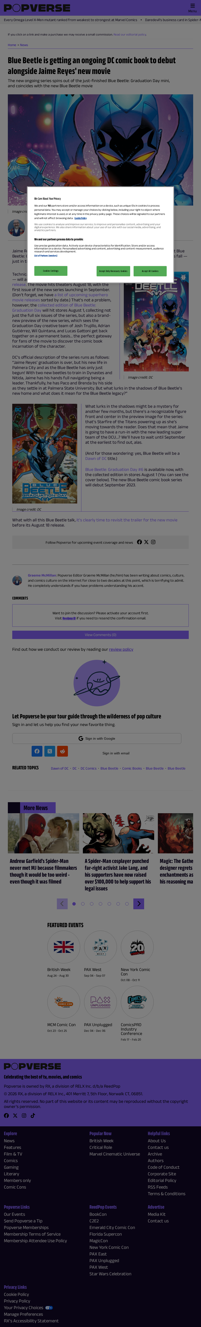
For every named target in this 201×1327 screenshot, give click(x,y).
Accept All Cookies (150, 270)
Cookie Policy (81, 218)
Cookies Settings (50, 270)
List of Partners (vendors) (45, 255)
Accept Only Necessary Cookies (113, 270)
